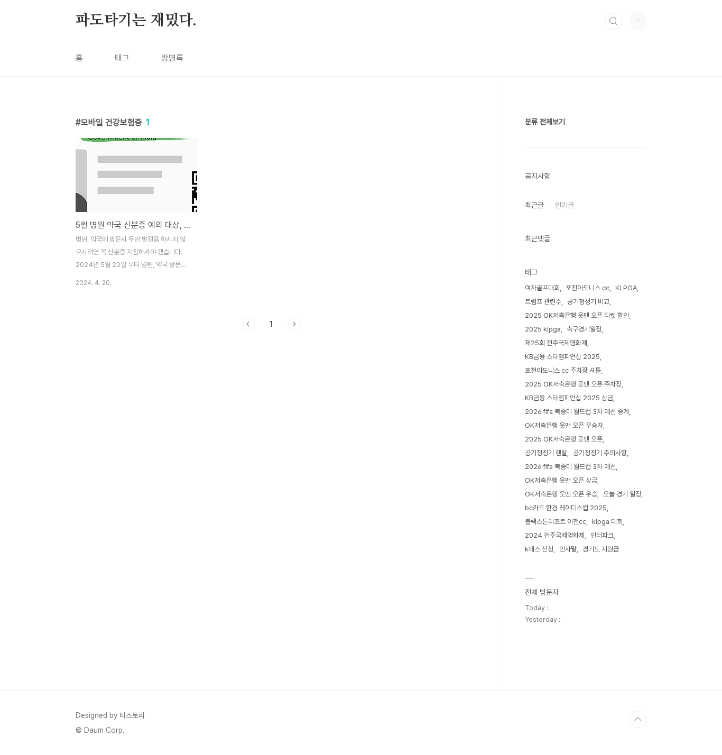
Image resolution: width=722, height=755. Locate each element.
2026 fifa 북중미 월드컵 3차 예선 (570, 467)
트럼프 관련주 (543, 302)
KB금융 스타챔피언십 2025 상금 (569, 398)
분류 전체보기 (545, 121)
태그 (122, 58)
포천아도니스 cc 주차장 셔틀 (563, 370)
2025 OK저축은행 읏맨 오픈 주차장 (573, 384)
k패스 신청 (539, 549)
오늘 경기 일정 (622, 494)
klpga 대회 (607, 522)
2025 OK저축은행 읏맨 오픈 (564, 439)
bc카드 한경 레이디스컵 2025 (566, 508)
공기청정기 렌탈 (546, 453)
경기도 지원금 (600, 549)
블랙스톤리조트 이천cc (555, 522)
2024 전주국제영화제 (555, 535)
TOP (638, 719)
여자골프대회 (542, 288)
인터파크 (602, 535)
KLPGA (626, 288)
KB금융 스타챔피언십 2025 (562, 357)
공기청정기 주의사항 (600, 453)
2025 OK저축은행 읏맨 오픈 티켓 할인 (577, 315)
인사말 (568, 549)
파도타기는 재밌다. (136, 20)
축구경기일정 (584, 329)
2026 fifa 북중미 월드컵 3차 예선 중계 (577, 412)
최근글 (534, 205)
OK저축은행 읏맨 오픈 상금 (561, 480)
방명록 (172, 58)
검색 (614, 21)
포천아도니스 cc (587, 288)
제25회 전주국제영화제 (556, 343)
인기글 (564, 205)
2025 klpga (543, 329)
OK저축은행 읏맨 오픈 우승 (561, 494)
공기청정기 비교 (588, 302)
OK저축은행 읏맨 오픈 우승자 (564, 425)
